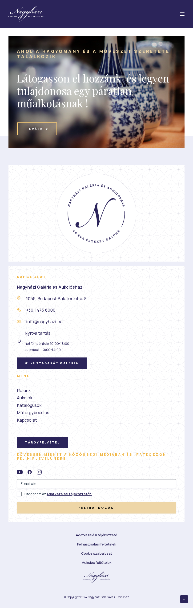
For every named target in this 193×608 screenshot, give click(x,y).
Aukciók (24, 397)
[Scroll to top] (184, 598)
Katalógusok (29, 405)
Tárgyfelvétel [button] (42, 442)
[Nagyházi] (26, 14)
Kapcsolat (27, 420)
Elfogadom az (58, 494)
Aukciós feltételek (96, 562)
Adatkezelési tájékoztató (96, 535)
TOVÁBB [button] (34, 129)
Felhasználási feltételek (96, 544)
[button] (20, 473)
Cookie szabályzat (96, 553)
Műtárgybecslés (33, 412)
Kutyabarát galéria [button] (55, 363)
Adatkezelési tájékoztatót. (69, 494)
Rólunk (24, 390)
